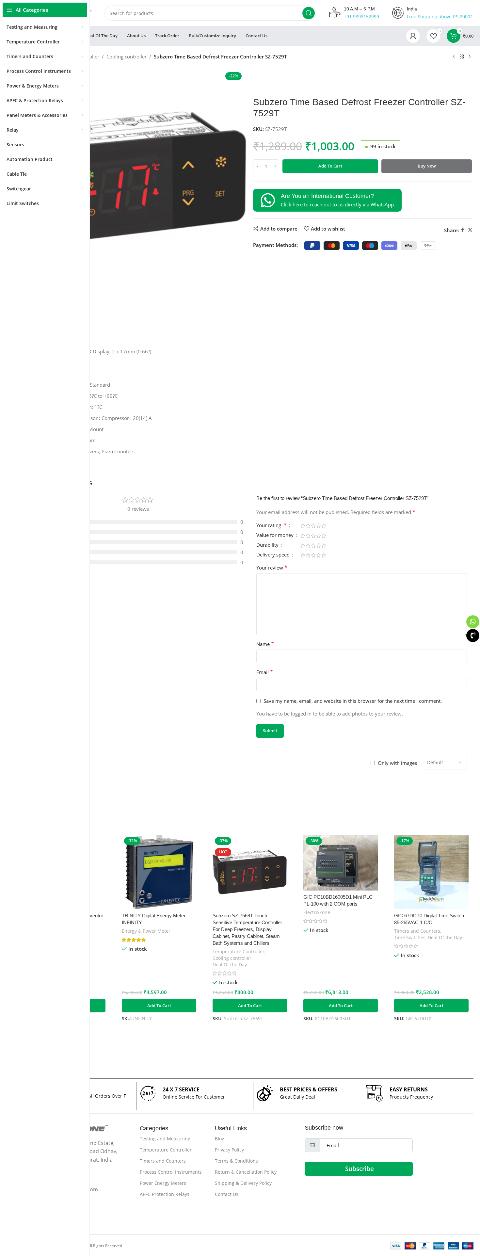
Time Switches (409, 937)
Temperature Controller (238, 951)
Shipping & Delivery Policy (243, 1183)
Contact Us (226, 1194)
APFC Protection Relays (164, 1194)
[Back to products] (462, 57)
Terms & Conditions (236, 1161)
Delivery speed (273, 555)
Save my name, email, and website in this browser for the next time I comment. (353, 701)
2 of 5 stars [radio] (308, 525)
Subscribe (359, 1169)
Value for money (275, 535)
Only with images (397, 763)
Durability (268, 545)
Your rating (271, 526)
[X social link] (470, 230)
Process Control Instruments (171, 1172)
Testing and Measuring (165, 1138)
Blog (219, 1138)
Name (265, 644)
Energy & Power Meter (146, 931)
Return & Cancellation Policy (246, 1172)
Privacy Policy (229, 1150)
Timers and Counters (417, 931)
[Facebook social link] (462, 230)
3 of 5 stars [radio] (313, 525)
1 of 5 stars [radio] (302, 525)
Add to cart (330, 166)
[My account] (413, 35)
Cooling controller (126, 56)
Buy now (427, 166)
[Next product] (469, 57)
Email (264, 672)
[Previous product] (454, 57)
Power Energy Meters (163, 1183)
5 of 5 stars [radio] (323, 525)
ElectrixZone (316, 912)
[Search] (308, 13)
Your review (271, 567)
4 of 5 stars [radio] (318, 525)
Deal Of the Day (230, 964)
